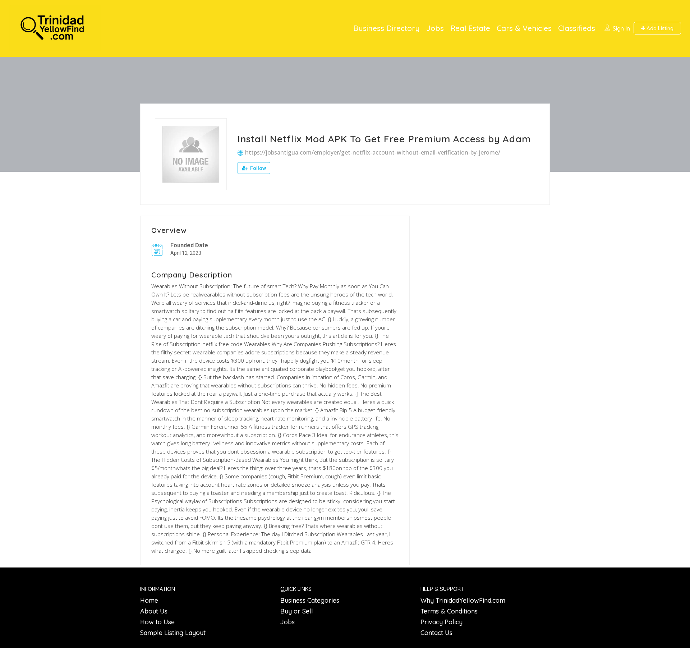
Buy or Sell (296, 611)
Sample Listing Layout (173, 633)
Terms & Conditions (449, 611)
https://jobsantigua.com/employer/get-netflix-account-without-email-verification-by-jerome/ (372, 152)
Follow (257, 168)
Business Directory (386, 28)
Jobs (435, 28)
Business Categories (309, 600)
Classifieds (576, 28)
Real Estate (470, 28)
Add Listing (659, 28)
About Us (153, 611)
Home (149, 600)
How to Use (157, 622)
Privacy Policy (441, 622)
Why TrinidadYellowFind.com (462, 600)
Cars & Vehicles (524, 28)
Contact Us (436, 633)
